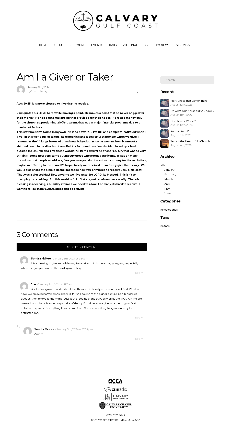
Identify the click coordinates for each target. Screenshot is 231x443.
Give (147, 45)
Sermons (78, 45)
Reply (139, 272)
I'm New (162, 45)
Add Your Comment (81, 247)
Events (97, 45)
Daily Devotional (123, 45)
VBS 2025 (183, 45)
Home (43, 45)
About (59, 45)
